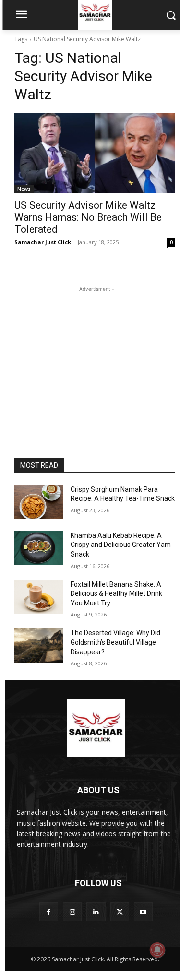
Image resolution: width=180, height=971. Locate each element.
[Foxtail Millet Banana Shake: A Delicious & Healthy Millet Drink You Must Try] (38, 597)
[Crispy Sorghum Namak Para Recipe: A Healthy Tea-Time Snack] (38, 502)
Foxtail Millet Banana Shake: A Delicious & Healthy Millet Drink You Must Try (116, 593)
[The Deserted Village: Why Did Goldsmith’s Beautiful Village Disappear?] (38, 645)
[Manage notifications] (157, 950)
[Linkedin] (95, 911)
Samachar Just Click (42, 242)
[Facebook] (48, 911)
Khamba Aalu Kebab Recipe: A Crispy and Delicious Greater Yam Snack (121, 545)
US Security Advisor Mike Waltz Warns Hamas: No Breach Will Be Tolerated (88, 217)
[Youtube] (143, 911)
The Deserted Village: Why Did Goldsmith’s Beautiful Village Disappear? (115, 642)
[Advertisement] (95, 354)
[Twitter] (119, 911)
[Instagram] (72, 911)
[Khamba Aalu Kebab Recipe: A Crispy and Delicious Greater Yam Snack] (38, 548)
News (24, 189)
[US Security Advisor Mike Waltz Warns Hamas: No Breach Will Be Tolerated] (94, 153)
